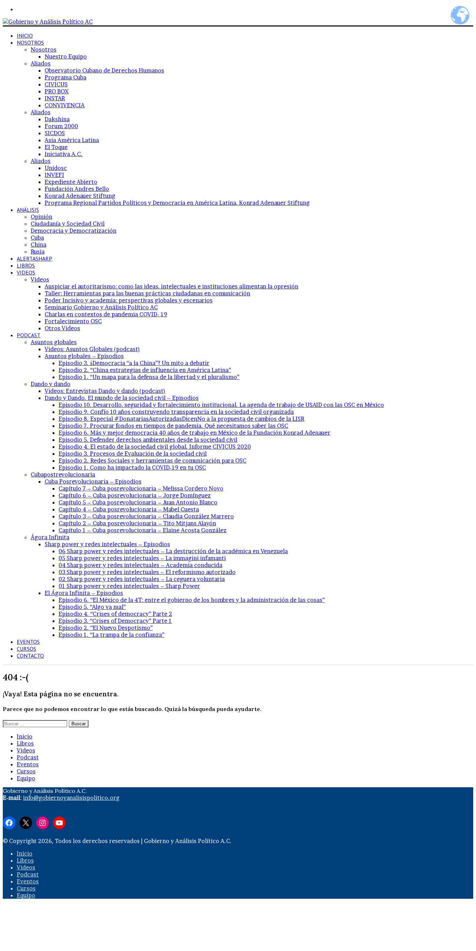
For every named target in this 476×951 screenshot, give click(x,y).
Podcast (28, 335)
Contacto (30, 655)
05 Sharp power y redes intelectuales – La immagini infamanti (142, 558)
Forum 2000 (61, 126)
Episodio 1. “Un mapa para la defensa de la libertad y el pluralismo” (149, 376)
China (38, 244)
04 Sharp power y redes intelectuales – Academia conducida (140, 565)
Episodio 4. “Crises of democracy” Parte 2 (115, 613)
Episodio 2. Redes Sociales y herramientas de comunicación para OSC (152, 460)
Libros (26, 265)
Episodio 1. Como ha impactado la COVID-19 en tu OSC (132, 467)
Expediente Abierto (71, 181)
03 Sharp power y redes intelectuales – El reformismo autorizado (147, 572)
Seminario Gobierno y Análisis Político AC (101, 307)
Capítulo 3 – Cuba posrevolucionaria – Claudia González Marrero (146, 516)
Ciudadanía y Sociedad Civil (68, 223)
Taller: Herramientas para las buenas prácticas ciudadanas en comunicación (147, 293)
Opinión (41, 216)
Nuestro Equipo (66, 56)
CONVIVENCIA (65, 105)
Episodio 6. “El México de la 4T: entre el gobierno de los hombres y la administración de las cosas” (192, 599)
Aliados (41, 63)
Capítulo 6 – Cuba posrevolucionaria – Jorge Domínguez (135, 495)
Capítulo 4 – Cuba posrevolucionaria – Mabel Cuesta (129, 509)
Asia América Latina (72, 140)
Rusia (38, 251)
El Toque (56, 147)
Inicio (25, 35)
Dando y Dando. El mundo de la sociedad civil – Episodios (122, 397)
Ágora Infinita (50, 537)
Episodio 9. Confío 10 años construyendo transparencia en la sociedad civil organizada (176, 411)
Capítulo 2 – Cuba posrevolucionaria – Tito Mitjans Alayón (137, 523)
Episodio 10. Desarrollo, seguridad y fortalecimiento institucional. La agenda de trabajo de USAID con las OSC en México (221, 404)
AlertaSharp (34, 258)
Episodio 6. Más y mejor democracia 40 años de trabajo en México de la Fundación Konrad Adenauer (194, 432)
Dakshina (57, 119)
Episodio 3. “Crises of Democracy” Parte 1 (115, 620)
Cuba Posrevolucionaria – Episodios (93, 481)
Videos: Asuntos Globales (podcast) (92, 349)
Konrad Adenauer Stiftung (80, 195)
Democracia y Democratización (73, 230)
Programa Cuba (65, 77)
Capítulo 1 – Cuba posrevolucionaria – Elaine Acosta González (143, 530)
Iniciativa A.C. (64, 153)
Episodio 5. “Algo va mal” (92, 606)
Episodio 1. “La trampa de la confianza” (111, 634)
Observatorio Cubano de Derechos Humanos (104, 70)
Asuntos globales (54, 342)
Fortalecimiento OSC (73, 321)
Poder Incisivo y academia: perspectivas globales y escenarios (129, 300)
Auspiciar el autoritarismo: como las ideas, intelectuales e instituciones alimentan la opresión (171, 286)
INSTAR (55, 98)
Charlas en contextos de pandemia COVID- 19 (106, 314)
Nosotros (30, 42)
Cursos (26, 648)
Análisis (28, 209)
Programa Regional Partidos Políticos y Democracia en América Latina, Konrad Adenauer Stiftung (177, 202)
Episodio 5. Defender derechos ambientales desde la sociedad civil (148, 439)
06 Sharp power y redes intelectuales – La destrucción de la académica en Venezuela (173, 551)
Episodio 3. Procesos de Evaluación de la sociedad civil (133, 453)
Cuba (37, 237)
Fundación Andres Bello (77, 188)
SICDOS (55, 133)
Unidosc (56, 167)
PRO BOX (57, 91)
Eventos (28, 641)
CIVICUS (56, 84)
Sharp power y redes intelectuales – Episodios (107, 544)
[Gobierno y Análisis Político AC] (48, 21)
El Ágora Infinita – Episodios (84, 592)
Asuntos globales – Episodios (84, 356)
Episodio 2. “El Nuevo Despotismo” (106, 627)
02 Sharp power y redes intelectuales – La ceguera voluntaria (142, 578)
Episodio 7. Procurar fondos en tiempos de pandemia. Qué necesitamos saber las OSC (173, 425)
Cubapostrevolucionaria (63, 474)
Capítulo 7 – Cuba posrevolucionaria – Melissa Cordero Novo (141, 488)
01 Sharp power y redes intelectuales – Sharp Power (129, 585)
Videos (26, 272)
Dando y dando (50, 383)
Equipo (26, 778)
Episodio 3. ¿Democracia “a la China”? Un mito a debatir (134, 362)
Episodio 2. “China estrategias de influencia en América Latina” (145, 369)
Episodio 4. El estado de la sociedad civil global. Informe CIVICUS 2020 (155, 446)
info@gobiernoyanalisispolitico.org (71, 797)
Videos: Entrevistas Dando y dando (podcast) (105, 390)
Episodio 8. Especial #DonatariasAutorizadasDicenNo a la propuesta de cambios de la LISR (181, 418)
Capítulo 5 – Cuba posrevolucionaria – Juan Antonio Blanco (138, 502)
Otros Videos (62, 328)
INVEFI (54, 174)
